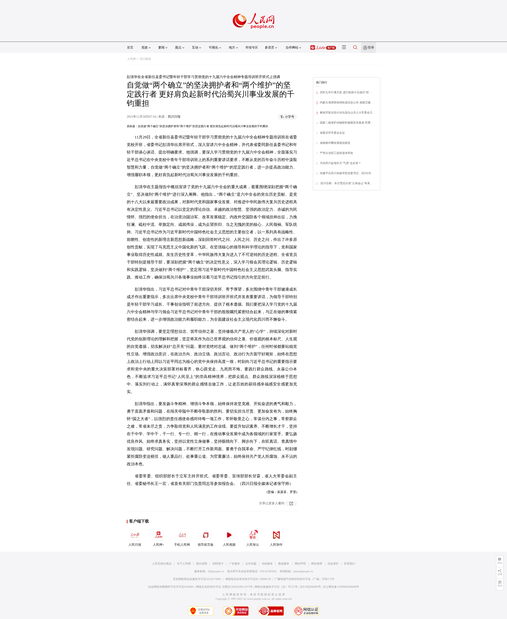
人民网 (131, 58)
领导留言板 (205, 544)
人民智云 (252, 544)
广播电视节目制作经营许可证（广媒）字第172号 (304, 579)
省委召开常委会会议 (332, 132)
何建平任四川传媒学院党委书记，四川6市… (347, 173)
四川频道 (145, 58)
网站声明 (300, 563)
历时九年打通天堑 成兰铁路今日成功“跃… (346, 92)
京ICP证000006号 (310, 586)
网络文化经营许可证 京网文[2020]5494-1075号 (224, 586)
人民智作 (276, 544)
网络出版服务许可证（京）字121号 (276, 586)
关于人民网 (184, 563)
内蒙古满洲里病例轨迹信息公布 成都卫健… (346, 102)
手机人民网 (182, 544)
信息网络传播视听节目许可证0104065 (171, 586)
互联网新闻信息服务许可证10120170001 (197, 579)
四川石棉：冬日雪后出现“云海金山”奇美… (346, 183)
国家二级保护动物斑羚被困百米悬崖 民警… (346, 122)
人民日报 (135, 544)
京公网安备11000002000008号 (341, 586)
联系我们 (349, 563)
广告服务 (234, 563)
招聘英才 (218, 563)
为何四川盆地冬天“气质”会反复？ (340, 163)
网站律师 (316, 563)
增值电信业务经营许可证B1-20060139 (248, 579)
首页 (130, 47)
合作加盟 (250, 563)
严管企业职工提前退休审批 (336, 153)
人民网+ (158, 544)
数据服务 (283, 563)
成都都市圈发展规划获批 (335, 142)
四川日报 (174, 116)
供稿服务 (267, 563)
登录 (371, 47)
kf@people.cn (216, 571)
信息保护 (333, 563)
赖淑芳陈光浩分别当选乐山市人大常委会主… (347, 112)
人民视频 (229, 544)
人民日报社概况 (162, 563)
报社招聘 (201, 563)
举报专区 (251, 47)
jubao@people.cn (303, 571)
